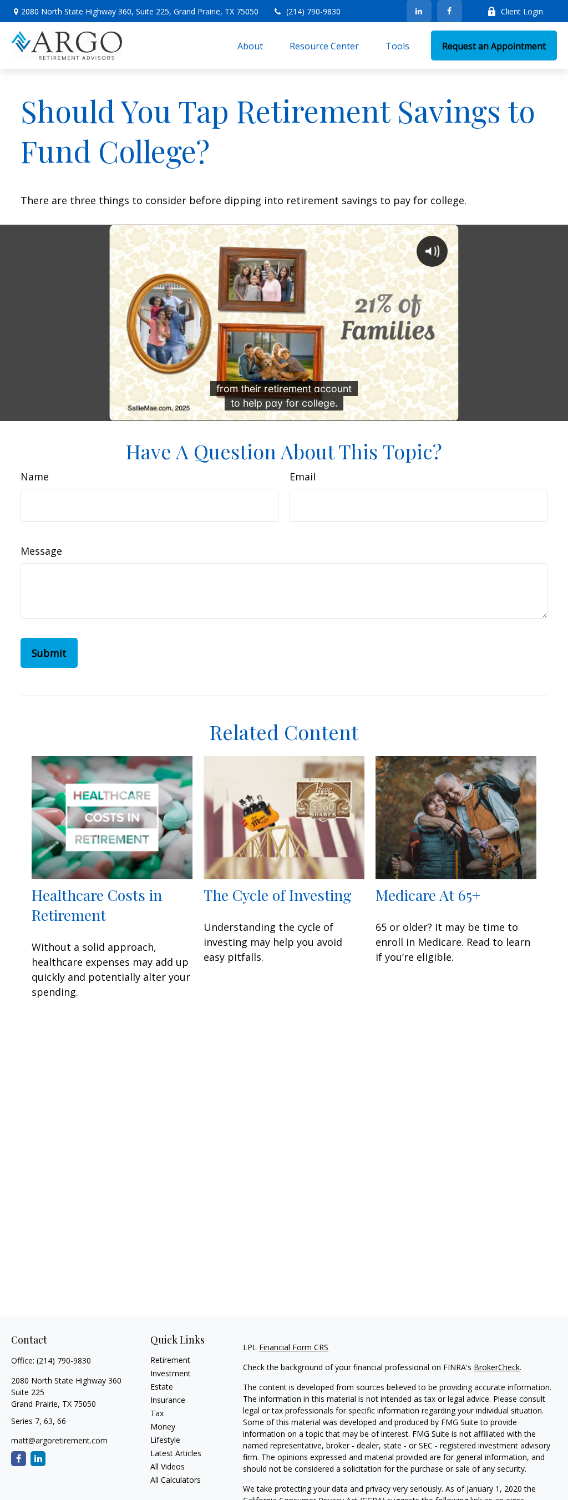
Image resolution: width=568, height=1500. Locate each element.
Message (41, 551)
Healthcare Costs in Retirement (97, 905)
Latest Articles (175, 1453)
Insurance (167, 1400)
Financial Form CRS (293, 1347)
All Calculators (175, 1479)
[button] (250, 45)
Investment (170, 1373)
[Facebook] (449, 11)
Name (35, 476)
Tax (157, 1413)
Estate (161, 1386)
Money (162, 1426)
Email (303, 476)
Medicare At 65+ (428, 895)
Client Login (522, 11)
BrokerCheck (497, 1367)
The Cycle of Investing (278, 895)
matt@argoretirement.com (59, 1440)
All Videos (167, 1466)
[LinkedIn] (419, 11)
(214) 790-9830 (313, 11)
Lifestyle (165, 1440)
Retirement (170, 1360)
